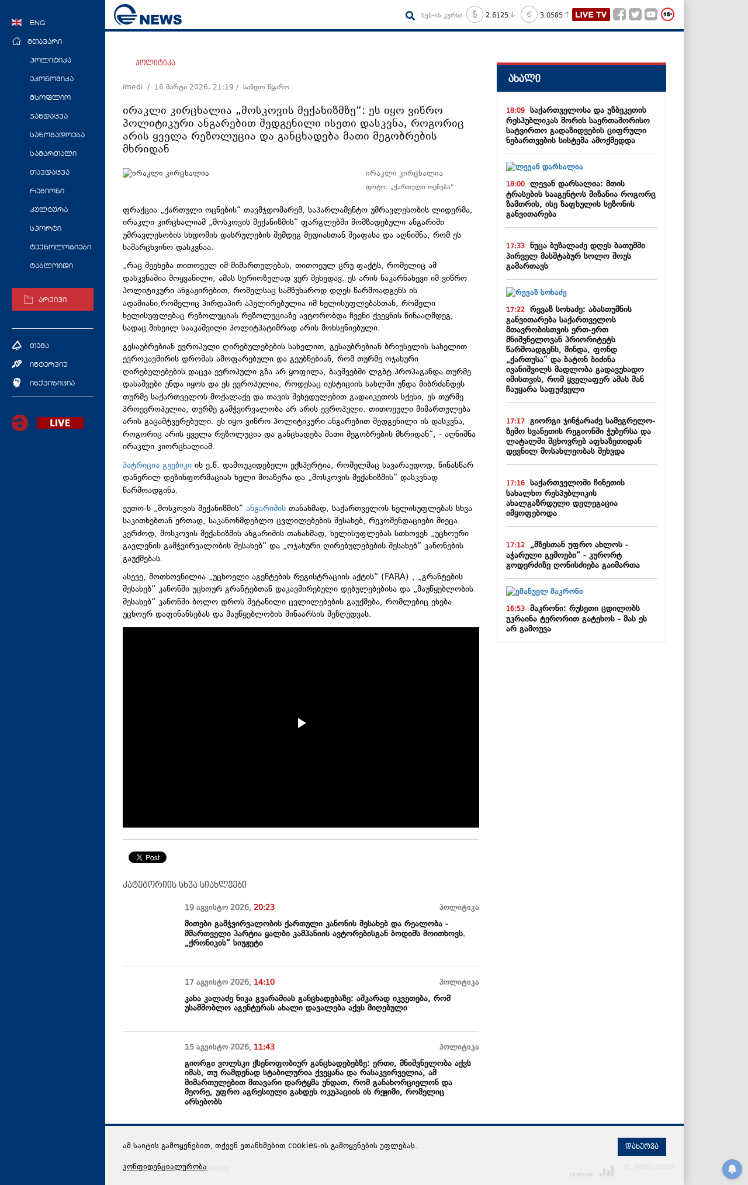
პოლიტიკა (155, 63)
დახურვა (642, 1146)
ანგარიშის (267, 509)
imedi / (138, 87)
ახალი (524, 78)
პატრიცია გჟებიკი (159, 466)
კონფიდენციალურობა (165, 1167)
